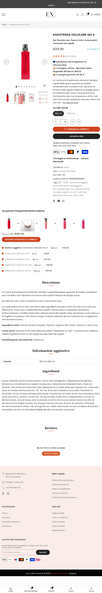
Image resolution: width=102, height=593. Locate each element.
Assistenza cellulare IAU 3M (18, 265)
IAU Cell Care (80, 192)
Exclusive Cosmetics (60, 573)
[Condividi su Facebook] (54, 200)
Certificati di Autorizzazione (64, 497)
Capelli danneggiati (78, 182)
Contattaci (7, 526)
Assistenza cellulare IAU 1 (17, 253)
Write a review (51, 453)
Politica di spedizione (61, 489)
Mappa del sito (58, 530)
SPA (81, 195)
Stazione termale (66, 171)
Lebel (66, 167)
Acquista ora (76, 136)
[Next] (44, 61)
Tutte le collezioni (60, 517)
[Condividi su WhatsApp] (63, 200)
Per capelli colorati (80, 189)
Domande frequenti (11, 522)
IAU (71, 192)
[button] (59, 56)
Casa (4, 24)
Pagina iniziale (58, 513)
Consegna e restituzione (65, 158)
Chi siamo (6, 517)
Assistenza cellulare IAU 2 (17, 259)
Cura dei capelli (60, 192)
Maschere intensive (62, 195)
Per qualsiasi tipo (61, 189)
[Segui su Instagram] (8, 493)
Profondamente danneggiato (67, 185)
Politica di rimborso (60, 484)
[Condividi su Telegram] (59, 200)
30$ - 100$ (63, 182)
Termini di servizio (60, 493)
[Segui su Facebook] (3, 493)
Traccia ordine (58, 526)
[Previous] (6, 61)
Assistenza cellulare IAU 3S (18, 270)
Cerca (4, 513)
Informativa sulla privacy (63, 480)
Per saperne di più (70, 103)
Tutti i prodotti (58, 522)
